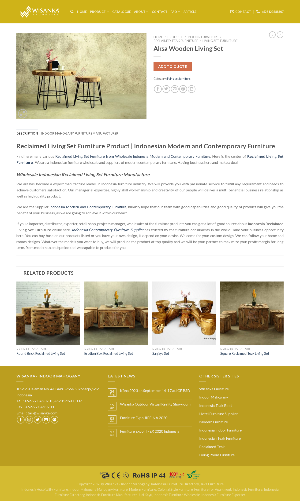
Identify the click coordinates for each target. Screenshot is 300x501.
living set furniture (219, 41)
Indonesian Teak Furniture (220, 438)
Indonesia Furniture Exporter (223, 495)
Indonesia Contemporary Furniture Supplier (108, 229)
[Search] (72, 11)
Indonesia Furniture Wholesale (177, 495)
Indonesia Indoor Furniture (220, 430)
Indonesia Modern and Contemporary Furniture (87, 207)
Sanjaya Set (160, 353)
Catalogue (121, 12)
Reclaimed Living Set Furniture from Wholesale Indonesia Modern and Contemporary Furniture (132, 156)
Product (98, 12)
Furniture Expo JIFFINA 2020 (143, 417)
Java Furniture (212, 484)
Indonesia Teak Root (215, 405)
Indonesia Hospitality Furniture (44, 489)
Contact (160, 12)
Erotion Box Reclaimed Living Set (108, 353)
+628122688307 (68, 401)
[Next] (283, 323)
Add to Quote (172, 66)
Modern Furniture (213, 422)
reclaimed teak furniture (176, 41)
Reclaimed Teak (212, 446)
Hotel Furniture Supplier (218, 413)
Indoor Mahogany (213, 397)
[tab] (27, 133)
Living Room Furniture (217, 455)
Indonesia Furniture (247, 489)
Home (82, 12)
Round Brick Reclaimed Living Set (40, 353)
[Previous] (16, 323)
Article (190, 12)
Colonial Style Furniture (175, 489)
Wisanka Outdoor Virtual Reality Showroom (155, 404)
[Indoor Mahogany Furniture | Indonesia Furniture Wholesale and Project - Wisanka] (39, 12)
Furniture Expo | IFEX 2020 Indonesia (149, 431)
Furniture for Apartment (212, 489)
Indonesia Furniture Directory (175, 484)
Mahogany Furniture (112, 489)
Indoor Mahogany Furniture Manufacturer (80, 133)
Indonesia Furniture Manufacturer (111, 495)
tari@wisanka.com (43, 413)
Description (27, 133)
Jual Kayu (145, 495)
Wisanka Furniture (214, 389)
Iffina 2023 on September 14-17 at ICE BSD (155, 390)
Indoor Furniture (203, 37)
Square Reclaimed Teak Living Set (244, 353)
